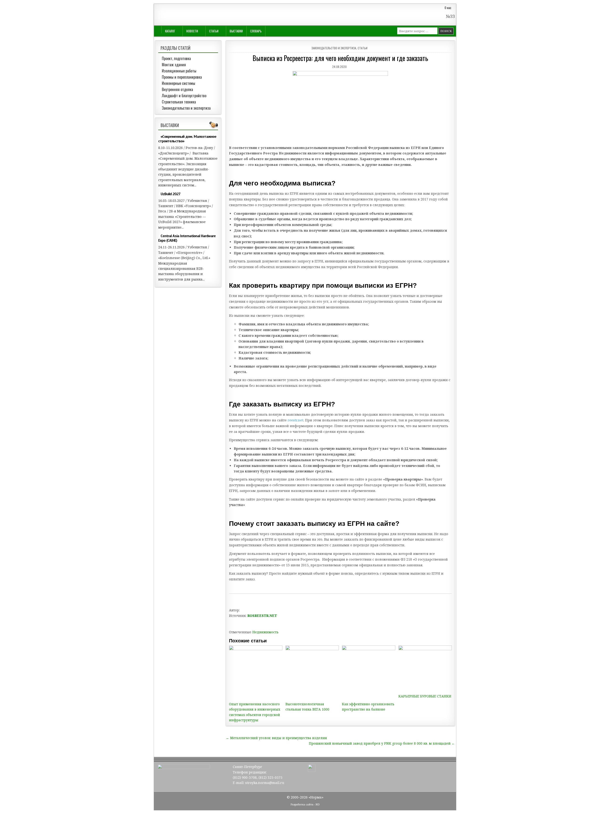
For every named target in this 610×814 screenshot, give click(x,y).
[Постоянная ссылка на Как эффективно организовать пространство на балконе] (368, 672)
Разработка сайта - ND (305, 804)
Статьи (214, 31)
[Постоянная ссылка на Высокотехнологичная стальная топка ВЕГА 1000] (312, 672)
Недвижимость (265, 632)
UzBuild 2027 (170, 194)
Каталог (170, 31)
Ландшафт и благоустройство (184, 95)
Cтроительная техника (179, 102)
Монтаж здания (174, 64)
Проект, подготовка (176, 58)
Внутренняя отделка (177, 89)
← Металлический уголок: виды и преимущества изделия (276, 738)
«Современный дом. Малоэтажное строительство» (187, 138)
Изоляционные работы (179, 71)
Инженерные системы (178, 83)
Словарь (256, 31)
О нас (448, 7)
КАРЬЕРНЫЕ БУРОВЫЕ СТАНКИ (424, 696)
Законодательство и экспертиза (333, 48)
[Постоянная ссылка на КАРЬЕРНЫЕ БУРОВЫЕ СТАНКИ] (425, 668)
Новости (192, 31)
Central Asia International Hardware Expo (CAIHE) (187, 238)
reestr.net (295, 420)
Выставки (236, 31)
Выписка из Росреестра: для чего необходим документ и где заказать (340, 58)
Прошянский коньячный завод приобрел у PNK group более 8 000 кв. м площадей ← (382, 743)
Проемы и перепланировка (182, 77)
